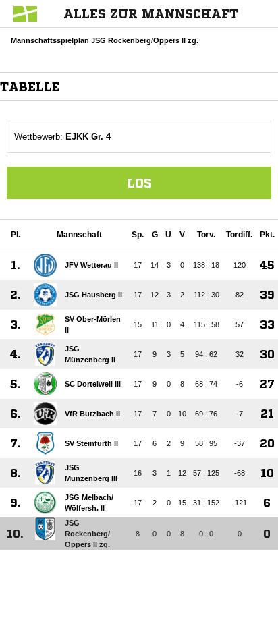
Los (139, 183)
